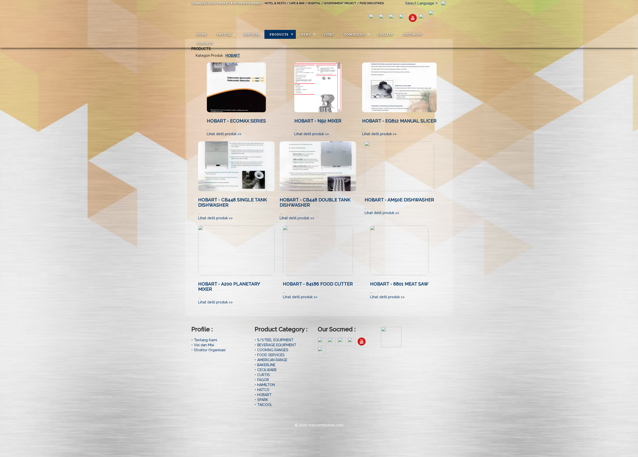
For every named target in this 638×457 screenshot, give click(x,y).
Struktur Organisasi (210, 350)
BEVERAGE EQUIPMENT (276, 345)
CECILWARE (267, 370)
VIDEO (328, 34)
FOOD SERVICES (271, 355)
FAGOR (263, 380)
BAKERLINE (266, 365)
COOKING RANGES (272, 350)
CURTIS (263, 375)
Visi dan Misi (204, 345)
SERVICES (251, 34)
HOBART (264, 395)
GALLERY (385, 34)
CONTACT (204, 43)
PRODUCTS (278, 34)
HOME (201, 34)
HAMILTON (266, 385)
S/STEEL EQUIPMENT (275, 340)
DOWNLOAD (354, 34)
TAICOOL (264, 405)
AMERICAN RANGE (272, 360)
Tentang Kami (205, 340)
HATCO (263, 390)
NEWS (306, 34)
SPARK (262, 400)
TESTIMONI (412, 34)
